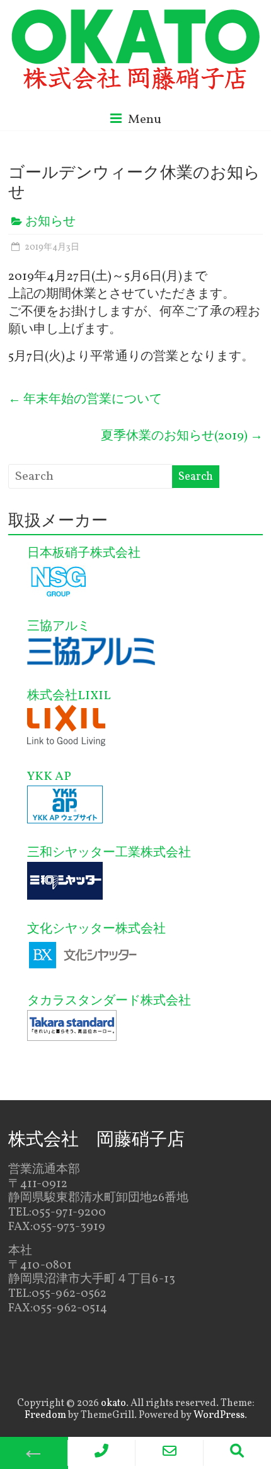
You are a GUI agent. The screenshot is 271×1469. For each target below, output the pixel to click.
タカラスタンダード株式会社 (109, 1001)
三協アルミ (58, 627)
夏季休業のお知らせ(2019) (182, 436)
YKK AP (49, 777)
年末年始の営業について (85, 400)
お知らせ (50, 222)
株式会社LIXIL (69, 696)
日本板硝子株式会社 (84, 553)
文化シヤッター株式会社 (96, 929)
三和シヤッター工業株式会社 (109, 853)
